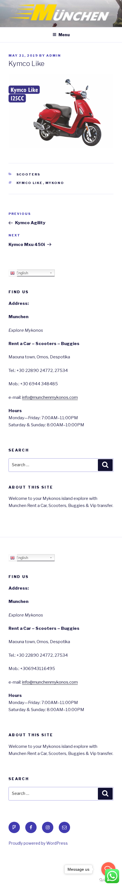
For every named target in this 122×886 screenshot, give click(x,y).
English (21, 273)
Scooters (28, 174)
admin (53, 55)
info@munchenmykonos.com (50, 397)
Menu (64, 34)
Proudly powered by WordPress (38, 843)
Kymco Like (29, 183)
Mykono (54, 183)
